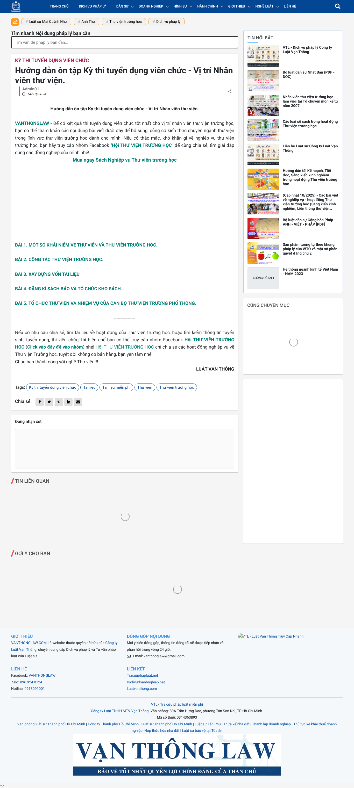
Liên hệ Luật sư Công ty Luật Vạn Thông (310, 148)
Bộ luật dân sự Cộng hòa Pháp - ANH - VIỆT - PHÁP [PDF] (309, 222)
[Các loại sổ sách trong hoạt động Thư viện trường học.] (263, 130)
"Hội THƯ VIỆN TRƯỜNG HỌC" (141, 145)
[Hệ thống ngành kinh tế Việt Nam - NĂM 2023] (263, 278)
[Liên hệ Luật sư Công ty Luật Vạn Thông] (263, 154)
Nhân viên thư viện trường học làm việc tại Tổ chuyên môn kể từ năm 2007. (310, 101)
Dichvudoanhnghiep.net (146, 682)
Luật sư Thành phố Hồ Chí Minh (166, 724)
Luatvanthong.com (142, 689)
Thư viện (144, 387)
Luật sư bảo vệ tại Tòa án (202, 731)
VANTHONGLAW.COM (29, 643)
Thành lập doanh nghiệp (271, 724)
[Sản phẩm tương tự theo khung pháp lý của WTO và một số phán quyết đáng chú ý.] (263, 253)
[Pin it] (59, 402)
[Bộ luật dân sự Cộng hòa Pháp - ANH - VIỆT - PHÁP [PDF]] (263, 228)
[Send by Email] (78, 402)
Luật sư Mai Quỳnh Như (48, 22)
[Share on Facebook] (40, 402)
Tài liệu (89, 387)
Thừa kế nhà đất (236, 724)
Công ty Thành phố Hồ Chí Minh (113, 724)
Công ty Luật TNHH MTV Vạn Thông (120, 711)
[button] (337, 6)
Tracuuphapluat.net (142, 676)
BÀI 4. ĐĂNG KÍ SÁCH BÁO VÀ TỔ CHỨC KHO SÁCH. (68, 289)
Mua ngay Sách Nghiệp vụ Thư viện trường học (125, 160)
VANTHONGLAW (32, 123)
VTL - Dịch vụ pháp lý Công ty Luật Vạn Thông (307, 49)
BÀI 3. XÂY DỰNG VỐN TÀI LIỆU (47, 274)
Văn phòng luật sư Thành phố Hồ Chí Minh (51, 724)
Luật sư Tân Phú (208, 724)
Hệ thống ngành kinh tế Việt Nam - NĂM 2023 (310, 271)
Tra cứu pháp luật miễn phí (181, 705)
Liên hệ (290, 7)
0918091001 (34, 689)
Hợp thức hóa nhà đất (161, 731)
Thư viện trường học (125, 22)
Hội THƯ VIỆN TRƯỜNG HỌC (125, 347)
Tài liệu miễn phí (116, 387)
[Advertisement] (124, 205)
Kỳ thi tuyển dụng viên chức (52, 60)
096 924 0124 (31, 682)
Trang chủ (59, 7)
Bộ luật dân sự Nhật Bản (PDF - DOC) (309, 74)
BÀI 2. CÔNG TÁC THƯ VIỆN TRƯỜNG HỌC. (59, 259)
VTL (154, 705)
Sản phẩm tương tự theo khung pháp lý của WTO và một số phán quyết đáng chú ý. (310, 249)
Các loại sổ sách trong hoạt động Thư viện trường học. (310, 123)
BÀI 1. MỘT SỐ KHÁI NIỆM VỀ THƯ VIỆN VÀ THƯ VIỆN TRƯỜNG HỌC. (86, 245)
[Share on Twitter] (49, 402)
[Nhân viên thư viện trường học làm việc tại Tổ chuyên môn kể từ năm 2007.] (263, 105)
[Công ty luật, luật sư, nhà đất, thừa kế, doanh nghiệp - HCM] (16, 6)
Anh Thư (88, 22)
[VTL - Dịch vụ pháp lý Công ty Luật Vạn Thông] (263, 56)
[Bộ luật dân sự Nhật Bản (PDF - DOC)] (263, 80)
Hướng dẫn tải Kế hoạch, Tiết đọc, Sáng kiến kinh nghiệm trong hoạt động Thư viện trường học (310, 177)
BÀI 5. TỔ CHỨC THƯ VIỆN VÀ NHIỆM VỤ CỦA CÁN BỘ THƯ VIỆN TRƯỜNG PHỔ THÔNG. (105, 303)
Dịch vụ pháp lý (92, 7)
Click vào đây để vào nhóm (55, 347)
